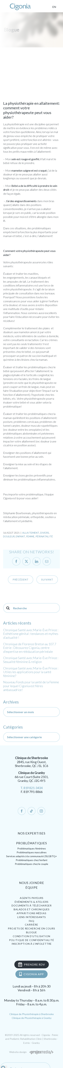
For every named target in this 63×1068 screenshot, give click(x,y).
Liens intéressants (31, 917)
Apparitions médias (31, 913)
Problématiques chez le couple (31, 863)
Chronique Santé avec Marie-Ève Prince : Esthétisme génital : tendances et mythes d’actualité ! (30, 633)
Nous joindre (31, 883)
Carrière (31, 924)
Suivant (47, 579)
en (54, 6)
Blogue (31, 932)
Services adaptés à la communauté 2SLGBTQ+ (31, 856)
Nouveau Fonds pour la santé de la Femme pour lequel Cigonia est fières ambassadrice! (31, 686)
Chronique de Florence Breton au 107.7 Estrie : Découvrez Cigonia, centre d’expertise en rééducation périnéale (29, 647)
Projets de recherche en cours (31, 928)
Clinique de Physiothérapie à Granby (31, 1017)
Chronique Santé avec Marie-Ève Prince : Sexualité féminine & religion (30, 660)
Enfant (20, 536)
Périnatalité (44, 536)
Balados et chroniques (32, 909)
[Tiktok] (31, 811)
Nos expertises (31, 833)
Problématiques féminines (31, 848)
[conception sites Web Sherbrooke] (41, 1051)
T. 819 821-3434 (31, 788)
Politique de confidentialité (31, 940)
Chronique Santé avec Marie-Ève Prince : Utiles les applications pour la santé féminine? (30, 672)
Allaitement (30, 532)
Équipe (31, 887)
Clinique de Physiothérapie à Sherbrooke (31, 1014)
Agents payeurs (31, 897)
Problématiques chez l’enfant (31, 860)
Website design (18, 1051)
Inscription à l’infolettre (32, 943)
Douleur (9, 536)
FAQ (31, 920)
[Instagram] (41, 811)
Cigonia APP (34, 974)
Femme (30, 536)
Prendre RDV (34, 964)
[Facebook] (22, 811)
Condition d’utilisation (31, 936)
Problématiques (31, 843)
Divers (44, 532)
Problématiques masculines (32, 852)
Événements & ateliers (31, 901)
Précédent (21, 579)
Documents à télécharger (32, 905)
